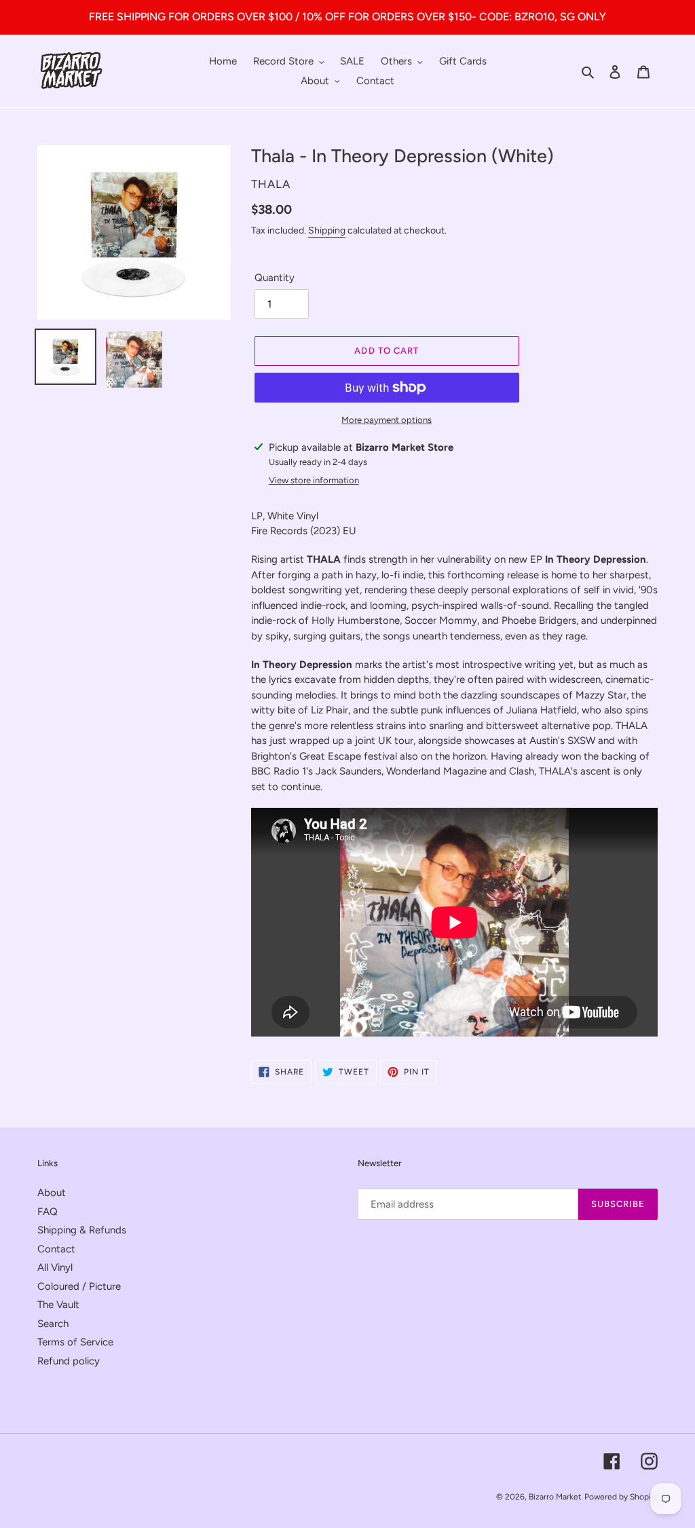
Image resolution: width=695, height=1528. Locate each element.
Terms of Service (75, 1342)
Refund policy (68, 1361)
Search (53, 1324)
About (51, 1193)
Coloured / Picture (79, 1286)
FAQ (47, 1212)
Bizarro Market (555, 1497)
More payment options (386, 420)
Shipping (326, 230)
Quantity (275, 278)
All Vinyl (55, 1267)
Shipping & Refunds (81, 1230)
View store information (314, 480)
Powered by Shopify (621, 1497)
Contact (56, 1249)
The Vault (58, 1305)
